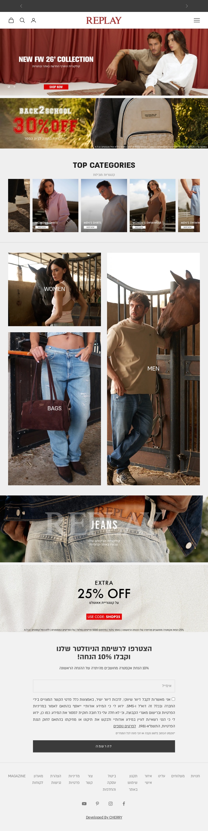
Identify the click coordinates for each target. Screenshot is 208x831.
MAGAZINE (17, 776)
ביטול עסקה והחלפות (109, 783)
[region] (104, 62)
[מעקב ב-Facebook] (123, 803)
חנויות (195, 776)
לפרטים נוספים (124, 726)
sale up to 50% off (104, 6)
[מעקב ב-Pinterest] (97, 803)
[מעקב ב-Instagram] (110, 803)
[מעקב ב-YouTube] (84, 803)
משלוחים (178, 776)
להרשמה (104, 746)
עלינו (161, 776)
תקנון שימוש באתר (132, 783)
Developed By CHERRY (104, 817)
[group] (104, 62)
